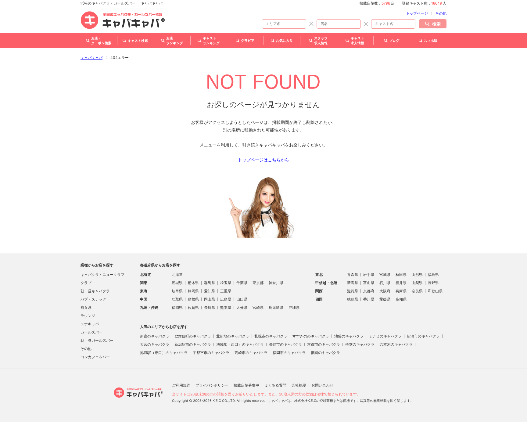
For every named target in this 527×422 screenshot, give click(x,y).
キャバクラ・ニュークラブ (102, 274)
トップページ (417, 13)
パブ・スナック (93, 299)
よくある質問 (275, 385)
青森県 (352, 274)
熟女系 (86, 307)
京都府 (368, 291)
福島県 (433, 274)
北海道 (177, 274)
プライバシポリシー (211, 385)
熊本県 (225, 307)
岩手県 (368, 274)
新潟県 (352, 282)
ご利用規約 (181, 385)
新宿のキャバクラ (154, 336)
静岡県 (193, 291)
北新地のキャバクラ (232, 336)
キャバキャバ (91, 57)
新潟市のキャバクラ (423, 336)
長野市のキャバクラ (285, 344)
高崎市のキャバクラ (251, 352)
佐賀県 (193, 307)
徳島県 (352, 299)
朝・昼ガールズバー (97, 340)
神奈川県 (276, 282)
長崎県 (209, 307)
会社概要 (299, 385)
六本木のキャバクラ (396, 344)
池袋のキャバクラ (349, 336)
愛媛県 (384, 299)
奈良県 (417, 291)
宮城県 (384, 274)
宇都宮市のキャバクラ (211, 352)
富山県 (368, 282)
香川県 (368, 299)
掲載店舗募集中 (246, 385)
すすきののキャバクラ (310, 336)
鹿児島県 (276, 307)
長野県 (433, 282)
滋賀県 (352, 291)
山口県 (241, 299)
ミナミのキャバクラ (385, 336)
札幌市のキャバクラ (270, 336)
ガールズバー (91, 332)
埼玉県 (225, 282)
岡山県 (209, 299)
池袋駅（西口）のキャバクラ (240, 344)
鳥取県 (177, 299)
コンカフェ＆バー (95, 357)
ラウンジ (88, 315)
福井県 (401, 282)
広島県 (225, 299)
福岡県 (177, 307)
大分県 (241, 307)
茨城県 (177, 282)
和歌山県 (435, 291)
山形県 (417, 274)
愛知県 (209, 291)
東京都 (258, 282)
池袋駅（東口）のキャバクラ (164, 352)
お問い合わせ (322, 385)
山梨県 (417, 282)
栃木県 (193, 282)
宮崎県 (258, 307)
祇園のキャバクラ (325, 352)
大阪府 (384, 291)
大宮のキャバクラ (154, 344)
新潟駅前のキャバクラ (192, 344)
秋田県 (401, 274)
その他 (441, 13)
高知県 (401, 299)
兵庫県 (401, 291)
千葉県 (241, 282)
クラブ (86, 282)
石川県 (384, 282)
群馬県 (209, 282)
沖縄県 (294, 307)
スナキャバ (90, 324)
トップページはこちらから (263, 159)
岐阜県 (177, 291)
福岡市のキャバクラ (289, 352)
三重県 (225, 291)
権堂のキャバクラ (360, 344)
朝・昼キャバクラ (95, 291)
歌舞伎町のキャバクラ (192, 336)
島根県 (193, 299)
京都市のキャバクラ (323, 344)
